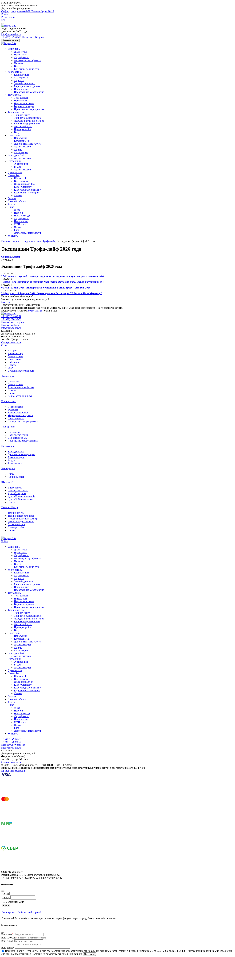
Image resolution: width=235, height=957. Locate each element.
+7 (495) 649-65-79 (11, 37)
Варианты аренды (24, 106)
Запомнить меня (15, 901)
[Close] (2, 891)
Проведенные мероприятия (29, 92)
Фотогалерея (21, 152)
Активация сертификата (27, 60)
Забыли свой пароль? (29, 912)
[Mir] (25, 844)
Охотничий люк (23, 126)
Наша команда (22, 215)
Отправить (89, 954)
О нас (11, 207)
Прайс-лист (20, 54)
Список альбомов (10, 256)
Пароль (6, 897)
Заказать (5, 302)
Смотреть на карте (11, 342)
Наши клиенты (22, 89)
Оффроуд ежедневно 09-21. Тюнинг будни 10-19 (27, 11)
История (18, 212)
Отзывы (18, 63)
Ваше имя (7, 934)
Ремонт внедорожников (27, 123)
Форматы (19, 80)
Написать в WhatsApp (13, 744)
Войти (4, 14)
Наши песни (21, 221)
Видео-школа (21, 181)
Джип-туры (14, 48)
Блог (16, 230)
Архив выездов (22, 146)
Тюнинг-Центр (9, 507)
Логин (5, 893)
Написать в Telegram (33, 37)
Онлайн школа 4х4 (24, 184)
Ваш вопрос (7, 947)
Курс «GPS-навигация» (27, 192)
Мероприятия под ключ (27, 86)
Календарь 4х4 (22, 140)
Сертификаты (21, 57)
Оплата (18, 227)
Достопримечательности (27, 232)
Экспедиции (14, 161)
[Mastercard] (25, 820)
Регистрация (8, 17)
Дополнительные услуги (27, 143)
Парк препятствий (24, 103)
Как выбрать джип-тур (26, 69)
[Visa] (25, 795)
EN (3, 20)
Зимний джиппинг (24, 83)
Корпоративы (15, 71)
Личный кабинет (17, 201)
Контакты (13, 235)
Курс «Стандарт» (23, 186)
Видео (17, 66)
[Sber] (25, 869)
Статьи (18, 195)
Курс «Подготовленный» (28, 189)
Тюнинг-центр (16, 112)
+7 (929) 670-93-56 (11, 319)
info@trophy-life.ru (11, 34)
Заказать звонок (10, 40)
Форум (18, 149)
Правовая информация (13, 770)
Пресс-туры (20, 100)
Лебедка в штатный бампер (29, 120)
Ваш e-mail (7, 941)
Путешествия (15, 172)
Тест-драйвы (14, 94)
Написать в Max (10, 325)
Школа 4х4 (14, 175)
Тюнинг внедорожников (27, 117)
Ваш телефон (9, 937)
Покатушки (14, 135)
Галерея (12, 198)
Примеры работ (22, 129)
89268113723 (35, 310)
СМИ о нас (20, 224)
